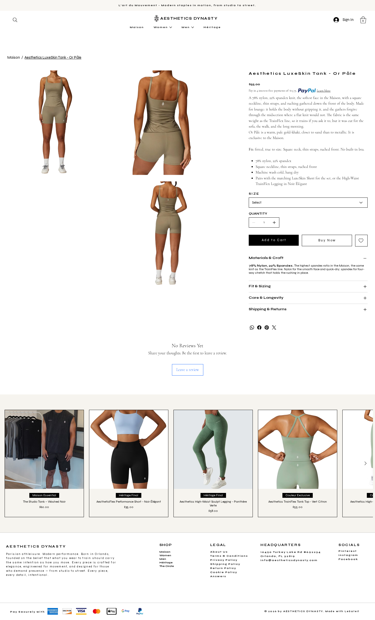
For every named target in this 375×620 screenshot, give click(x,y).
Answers (218, 576)
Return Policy (223, 568)
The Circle (166, 566)
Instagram (348, 555)
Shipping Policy (225, 564)
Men (162, 559)
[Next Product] (365, 463)
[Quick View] (44, 449)
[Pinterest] (267, 327)
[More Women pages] (170, 27)
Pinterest (348, 551)
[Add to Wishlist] (361, 240)
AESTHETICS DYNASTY (189, 18)
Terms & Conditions (229, 555)
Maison (164, 551)
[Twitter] (274, 327)
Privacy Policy (224, 560)
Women (165, 555)
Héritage (166, 562)
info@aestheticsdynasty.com (289, 560)
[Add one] (274, 222)
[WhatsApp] (252, 327)
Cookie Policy (223, 572)
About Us (219, 551)
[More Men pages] (192, 27)
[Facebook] (259, 327)
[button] (363, 19)
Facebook (348, 559)
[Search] (15, 20)
